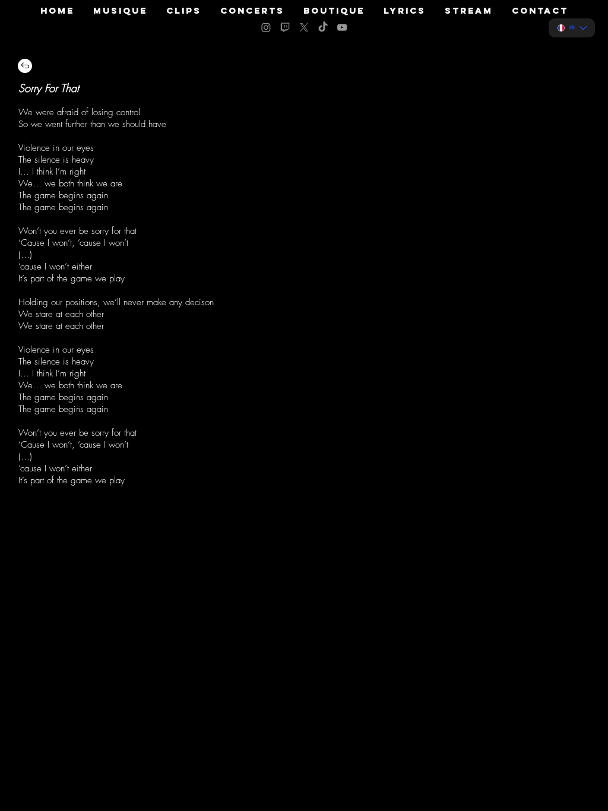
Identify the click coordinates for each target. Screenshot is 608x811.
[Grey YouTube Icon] (342, 27)
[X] (304, 27)
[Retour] (25, 66)
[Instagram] (266, 27)
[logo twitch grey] (285, 27)
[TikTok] (323, 27)
